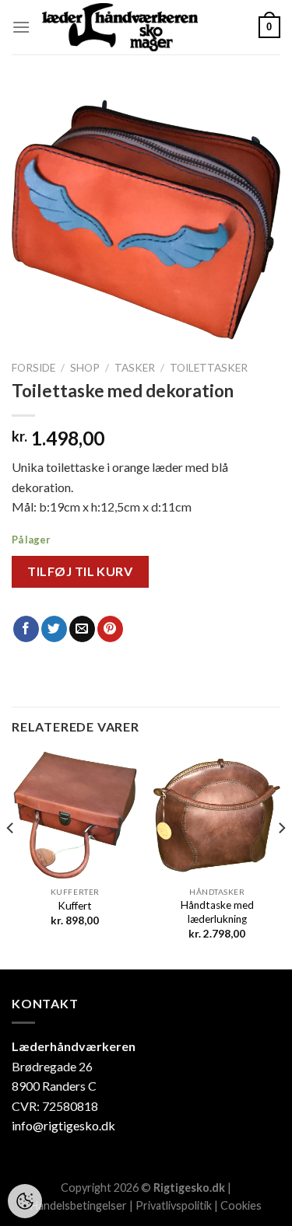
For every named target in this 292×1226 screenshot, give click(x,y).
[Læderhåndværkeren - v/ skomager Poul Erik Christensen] (120, 27)
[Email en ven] (82, 629)
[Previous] (11, 858)
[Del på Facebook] (26, 629)
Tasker (134, 368)
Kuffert (75, 905)
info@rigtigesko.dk (63, 1125)
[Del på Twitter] (54, 629)
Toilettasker (209, 368)
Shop (85, 368)
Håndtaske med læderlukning (217, 912)
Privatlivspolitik (173, 1205)
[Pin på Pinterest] (110, 629)
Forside (33, 368)
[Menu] (21, 27)
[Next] (281, 858)
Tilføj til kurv (79, 571)
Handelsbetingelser (78, 1205)
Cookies (241, 1205)
